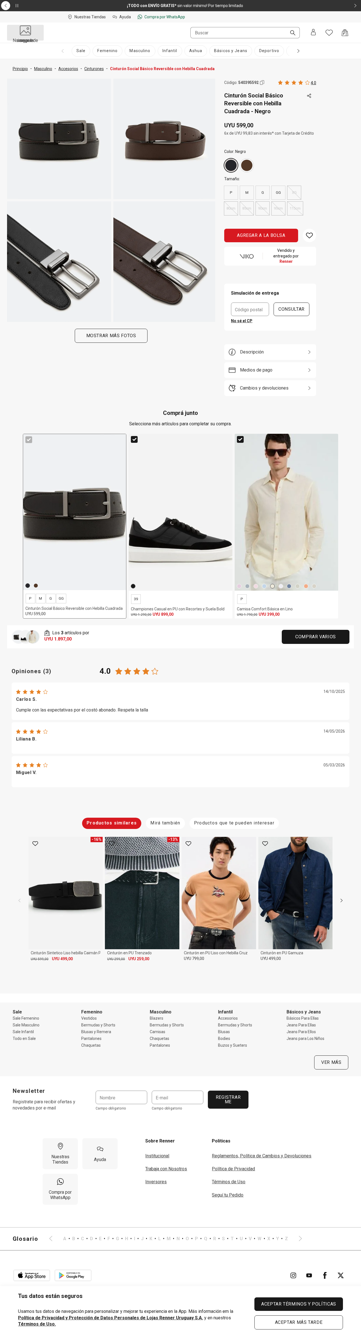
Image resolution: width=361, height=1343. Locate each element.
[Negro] (231, 165)
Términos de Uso (228, 1181)
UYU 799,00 (194, 958)
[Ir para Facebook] (325, 1275)
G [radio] (262, 192)
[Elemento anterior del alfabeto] (54, 1239)
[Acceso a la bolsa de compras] (345, 32)
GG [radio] (278, 192)
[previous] (19, 900)
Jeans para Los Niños (305, 1038)
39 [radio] (136, 599)
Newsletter (29, 1091)
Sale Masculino (26, 1025)
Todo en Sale (24, 1038)
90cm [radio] (262, 208)
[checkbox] (28, 439)
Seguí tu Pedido (227, 1195)
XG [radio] (294, 192)
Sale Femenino (26, 1018)
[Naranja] (306, 586)
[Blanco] (281, 586)
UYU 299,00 (116, 959)
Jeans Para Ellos (301, 1032)
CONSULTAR (291, 309)
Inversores (156, 1181)
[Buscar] (290, 33)
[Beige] (314, 586)
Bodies (224, 1038)
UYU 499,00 (62, 959)
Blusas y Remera (96, 1032)
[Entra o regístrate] (313, 33)
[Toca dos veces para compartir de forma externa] (309, 96)
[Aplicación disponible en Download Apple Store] (32, 1275)
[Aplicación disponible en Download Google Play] (73, 1275)
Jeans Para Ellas (301, 1025)
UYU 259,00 (138, 959)
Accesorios (228, 1018)
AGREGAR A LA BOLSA (261, 235)
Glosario (25, 1238)
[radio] (231, 165)
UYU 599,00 (40, 959)
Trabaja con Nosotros (166, 1168)
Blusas (224, 1032)
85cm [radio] (246, 208)
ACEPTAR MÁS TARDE (299, 1322)
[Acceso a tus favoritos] (329, 32)
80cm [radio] (230, 208)
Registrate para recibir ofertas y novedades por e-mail (44, 1105)
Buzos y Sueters (232, 1045)
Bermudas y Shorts (98, 1025)
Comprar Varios (315, 636)
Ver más (331, 1062)
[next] (341, 900)
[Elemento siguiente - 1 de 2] (355, 5)
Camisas (157, 1032)
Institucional (157, 1156)
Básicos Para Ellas (303, 1018)
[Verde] (247, 586)
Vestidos (89, 1018)
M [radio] (246, 192)
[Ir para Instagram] (293, 1275)
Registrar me (228, 1099)
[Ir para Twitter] (340, 1275)
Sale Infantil (23, 1032)
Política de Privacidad (233, 1168)
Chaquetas (91, 1045)
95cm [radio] (278, 208)
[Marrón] (247, 165)
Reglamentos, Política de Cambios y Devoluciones (261, 1156)
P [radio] (231, 192)
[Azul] (264, 586)
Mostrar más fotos (111, 335)
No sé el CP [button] (241, 321)
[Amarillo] (272, 586)
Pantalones (91, 1038)
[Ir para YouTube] (309, 1275)
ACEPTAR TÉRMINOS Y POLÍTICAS (298, 1304)
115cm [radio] (295, 208)
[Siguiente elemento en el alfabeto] (297, 1239)
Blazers (156, 1018)
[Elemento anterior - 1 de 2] (5, 5)
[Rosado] (239, 586)
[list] (175, 1239)
